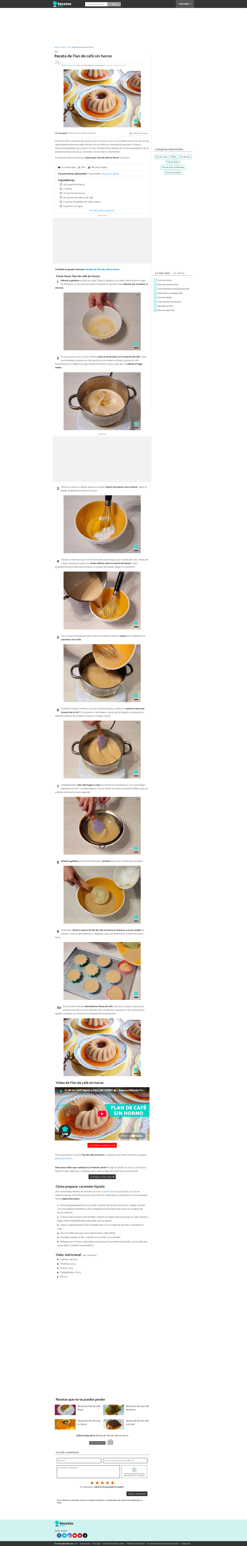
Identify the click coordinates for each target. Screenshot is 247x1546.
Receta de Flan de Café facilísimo (137, 1408)
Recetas (57, 47)
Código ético (186, 1544)
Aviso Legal (96, 1544)
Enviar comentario (137, 1494)
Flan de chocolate (173, 172)
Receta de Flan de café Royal (89, 1408)
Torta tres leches (164, 280)
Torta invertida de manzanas (169, 302)
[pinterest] (80, 1535)
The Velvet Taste (70, 65)
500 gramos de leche (73, 185)
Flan (69, 47)
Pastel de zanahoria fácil (167, 284)
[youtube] (74, 1535)
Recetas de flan (65, 1158)
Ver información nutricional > (102, 211)
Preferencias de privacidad (135, 1544)
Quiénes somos (85, 1544)
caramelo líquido (108, 1192)
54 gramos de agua (72, 206)
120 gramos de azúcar (74, 193)
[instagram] (69, 1535)
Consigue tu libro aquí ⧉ (102, 1177)
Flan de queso (173, 162)
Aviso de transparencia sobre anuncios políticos (163, 1544)
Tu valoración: (86, 1487)
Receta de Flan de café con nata (137, 1422)
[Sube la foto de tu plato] (110, 1442)
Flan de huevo (162, 157)
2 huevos (67, 189)
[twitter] (64, 1535)
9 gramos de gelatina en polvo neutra (81, 202)
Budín (173, 157)
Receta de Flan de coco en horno (89, 1422)
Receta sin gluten (110, 174)
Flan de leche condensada (173, 167)
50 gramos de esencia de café (78, 198)
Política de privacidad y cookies (113, 1544)
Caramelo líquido (164, 297)
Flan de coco (184, 157)
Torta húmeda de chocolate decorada (173, 289)
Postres (63, 47)
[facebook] (59, 1535)
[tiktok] (85, 1535)
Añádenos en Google (140, 133)
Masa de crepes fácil (165, 310)
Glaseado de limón (165, 306)
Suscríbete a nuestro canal (102, 1145)
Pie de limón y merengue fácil (169, 293)
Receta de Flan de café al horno (103, 269)
